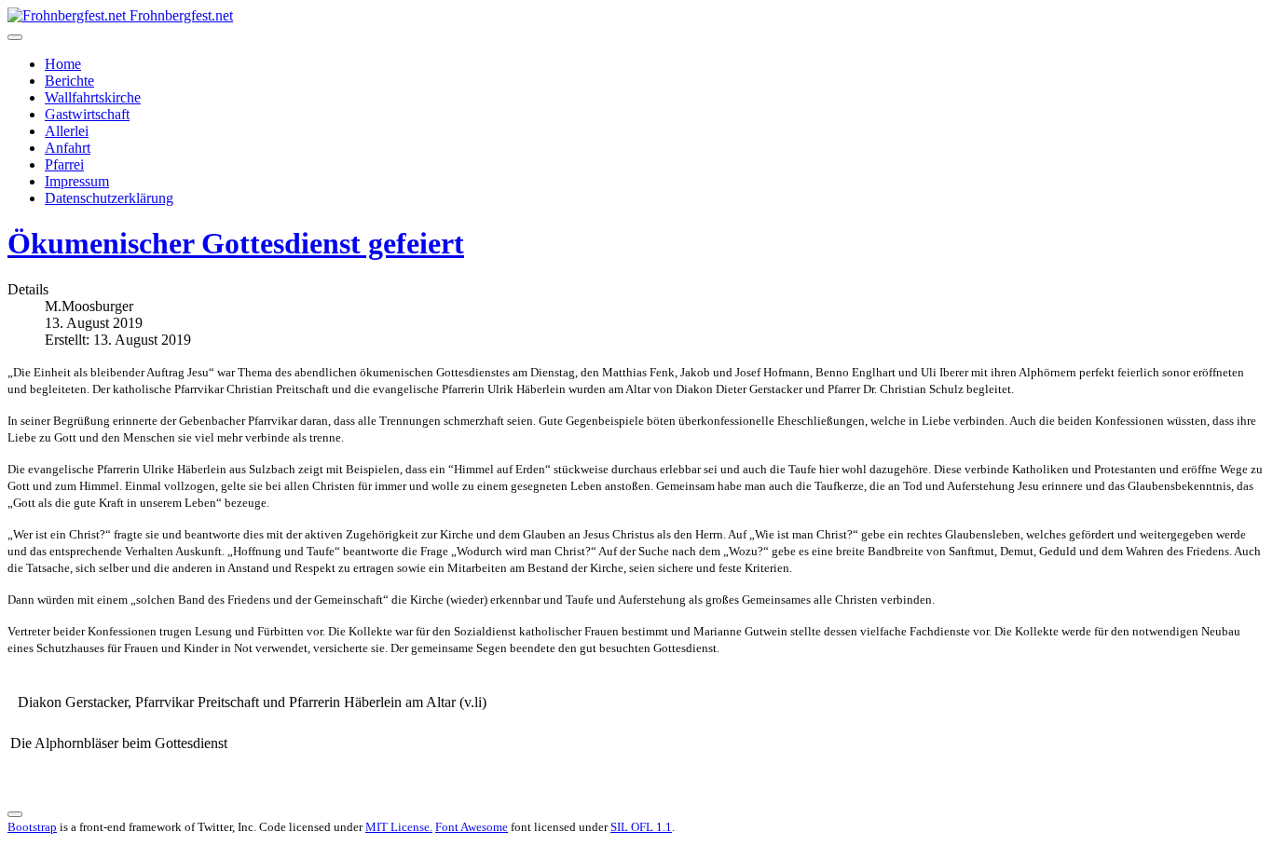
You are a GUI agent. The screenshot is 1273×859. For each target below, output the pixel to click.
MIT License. (398, 827)
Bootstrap (32, 827)
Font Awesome (471, 827)
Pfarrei (64, 164)
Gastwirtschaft (87, 114)
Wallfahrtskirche (93, 97)
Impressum (77, 181)
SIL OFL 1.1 (641, 827)
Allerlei (67, 131)
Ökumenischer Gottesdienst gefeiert (235, 243)
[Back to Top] (14, 814)
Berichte (69, 81)
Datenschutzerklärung (109, 198)
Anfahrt (67, 148)
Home (63, 64)
